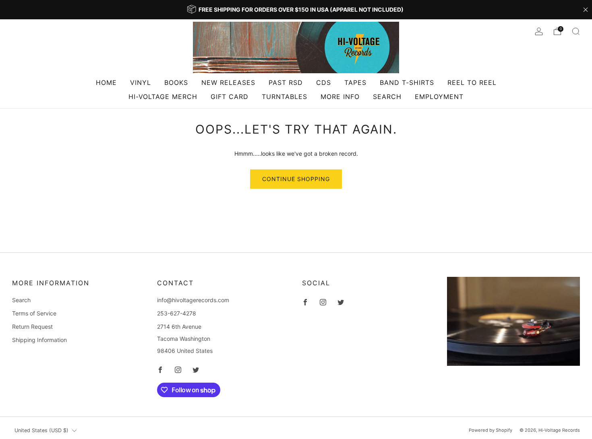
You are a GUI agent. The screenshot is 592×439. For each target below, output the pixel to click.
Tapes (355, 82)
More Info (340, 97)
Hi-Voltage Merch (162, 97)
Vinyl (140, 82)
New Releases (228, 82)
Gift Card (229, 97)
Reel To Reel (472, 82)
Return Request (32, 326)
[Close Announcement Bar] (585, 9)
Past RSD (286, 82)
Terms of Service (34, 313)
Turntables (284, 97)
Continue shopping (296, 178)
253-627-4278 (176, 313)
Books (176, 82)
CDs (323, 82)
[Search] (576, 31)
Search (387, 97)
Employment (439, 97)
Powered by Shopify (490, 430)
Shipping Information (39, 339)
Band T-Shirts (407, 82)
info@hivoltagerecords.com (193, 300)
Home (106, 82)
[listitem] (296, 9)
